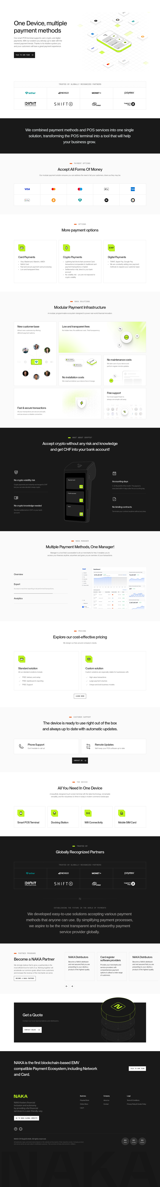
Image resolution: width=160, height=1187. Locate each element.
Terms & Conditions (133, 1100)
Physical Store (84, 1100)
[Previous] (66, 986)
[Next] (72, 986)
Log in (82, 1108)
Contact (106, 1104)
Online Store (84, 1104)
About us (106, 1100)
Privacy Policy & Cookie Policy (136, 1104)
